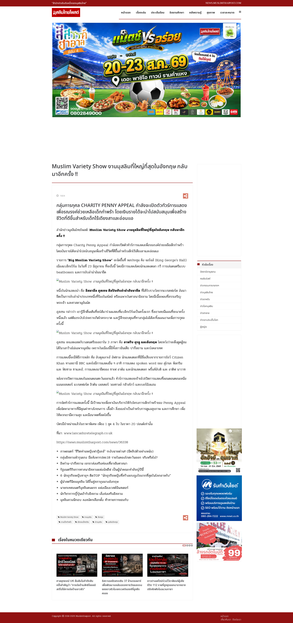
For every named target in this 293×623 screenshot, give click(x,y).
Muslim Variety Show (69, 517)
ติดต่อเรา (236, 619)
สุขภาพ (211, 13)
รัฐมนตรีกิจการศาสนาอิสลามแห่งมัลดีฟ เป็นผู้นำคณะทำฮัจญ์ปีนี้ (102, 469)
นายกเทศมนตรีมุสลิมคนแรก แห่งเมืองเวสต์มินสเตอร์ (94, 487)
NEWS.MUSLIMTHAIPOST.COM (223, 3)
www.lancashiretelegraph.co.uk (88, 433)
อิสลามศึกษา (177, 13)
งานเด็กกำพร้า (66, 522)
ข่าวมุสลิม (98, 522)
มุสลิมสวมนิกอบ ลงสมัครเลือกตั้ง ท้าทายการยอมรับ (94, 499)
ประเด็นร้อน (157, 13)
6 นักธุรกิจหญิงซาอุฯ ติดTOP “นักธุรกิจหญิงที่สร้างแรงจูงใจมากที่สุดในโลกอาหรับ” (115, 475)
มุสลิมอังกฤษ (113, 522)
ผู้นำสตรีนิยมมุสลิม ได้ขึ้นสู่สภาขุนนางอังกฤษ (89, 481)
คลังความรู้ (195, 13)
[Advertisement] (146, 139)
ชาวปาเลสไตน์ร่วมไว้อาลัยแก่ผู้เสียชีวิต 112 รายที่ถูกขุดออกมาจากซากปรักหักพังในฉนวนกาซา (166, 585)
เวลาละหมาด (227, 13)
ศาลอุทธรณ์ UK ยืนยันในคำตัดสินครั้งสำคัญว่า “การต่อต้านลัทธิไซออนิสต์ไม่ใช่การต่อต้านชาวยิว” (76, 585)
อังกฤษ (100, 517)
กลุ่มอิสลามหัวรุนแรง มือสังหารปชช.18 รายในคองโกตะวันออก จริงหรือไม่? (109, 457)
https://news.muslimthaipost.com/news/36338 (92, 442)
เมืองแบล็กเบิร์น (83, 522)
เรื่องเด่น (141, 13)
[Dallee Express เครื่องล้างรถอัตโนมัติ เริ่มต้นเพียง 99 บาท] (219, 542)
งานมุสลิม (88, 517)
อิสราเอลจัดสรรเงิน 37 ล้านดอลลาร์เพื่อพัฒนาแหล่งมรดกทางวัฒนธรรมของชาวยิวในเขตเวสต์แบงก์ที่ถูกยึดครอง (122, 587)
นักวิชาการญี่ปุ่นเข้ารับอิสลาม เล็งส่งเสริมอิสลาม (91, 493)
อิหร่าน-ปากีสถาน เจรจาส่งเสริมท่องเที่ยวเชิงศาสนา (93, 463)
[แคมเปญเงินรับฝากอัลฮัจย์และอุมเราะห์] (219, 451)
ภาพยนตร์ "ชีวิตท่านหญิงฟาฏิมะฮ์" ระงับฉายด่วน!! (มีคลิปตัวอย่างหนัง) (106, 451)
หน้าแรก (126, 13)
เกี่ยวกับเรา (226, 619)
